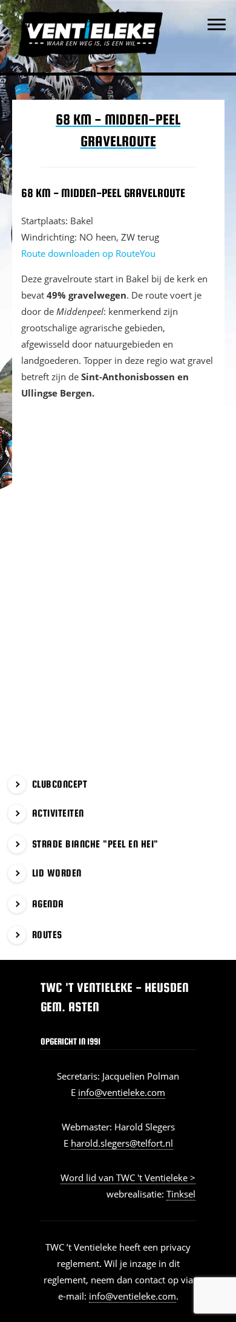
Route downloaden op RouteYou (88, 253)
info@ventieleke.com (121, 1092)
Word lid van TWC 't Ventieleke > (128, 1177)
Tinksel (180, 1194)
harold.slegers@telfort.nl (122, 1143)
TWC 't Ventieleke (104, 11)
